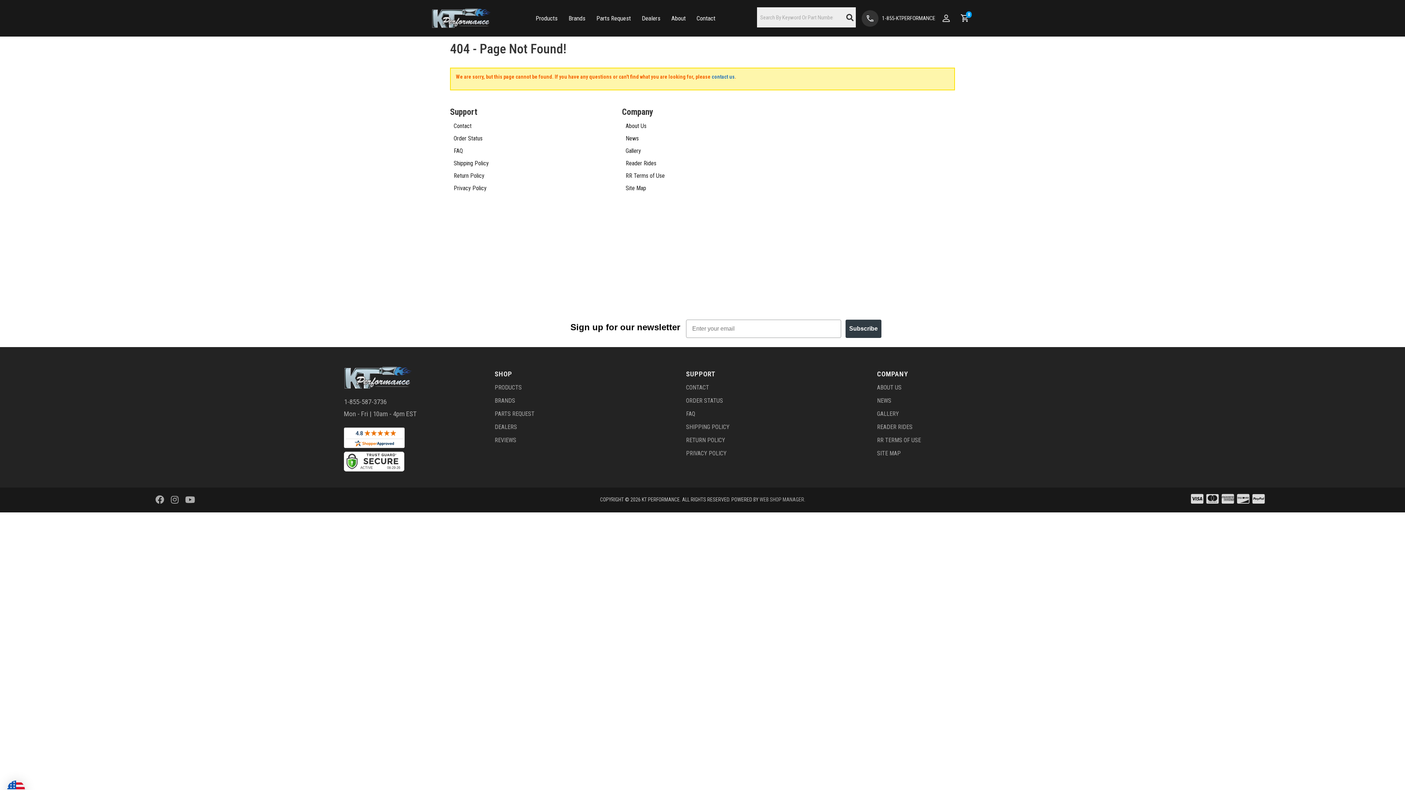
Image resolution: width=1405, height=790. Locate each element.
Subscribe (863, 329)
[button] (546, 18)
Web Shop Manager (782, 500)
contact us (723, 77)
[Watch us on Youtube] (190, 500)
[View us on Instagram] (175, 500)
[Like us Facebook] (160, 500)
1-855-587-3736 (365, 402)
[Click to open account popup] (946, 18)
